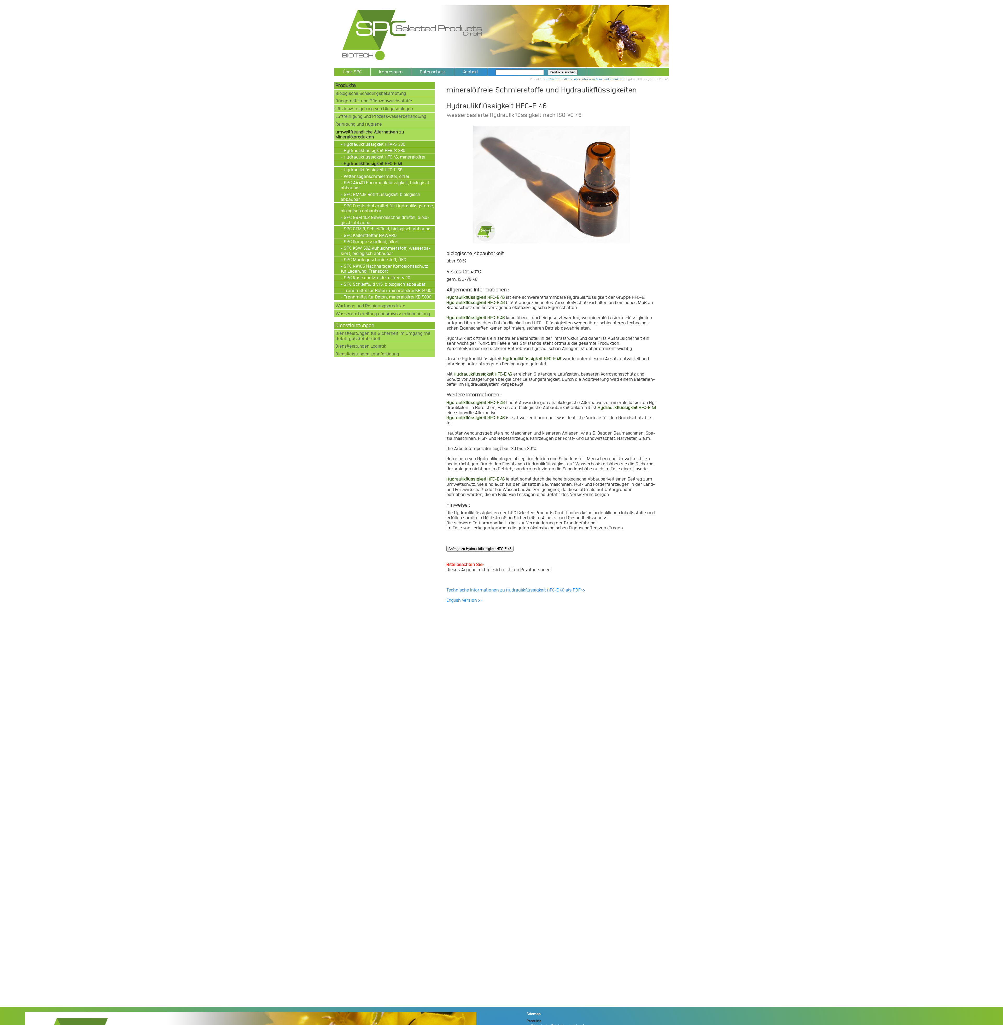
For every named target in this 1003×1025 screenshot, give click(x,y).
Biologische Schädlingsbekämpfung (370, 93)
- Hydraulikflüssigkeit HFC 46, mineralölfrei (383, 157)
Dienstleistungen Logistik (360, 346)
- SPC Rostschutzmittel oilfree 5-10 (376, 277)
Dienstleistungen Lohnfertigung (367, 354)
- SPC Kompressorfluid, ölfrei (370, 241)
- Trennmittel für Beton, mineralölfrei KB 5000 (387, 297)
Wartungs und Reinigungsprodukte (370, 306)
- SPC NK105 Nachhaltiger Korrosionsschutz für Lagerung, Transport (384, 268)
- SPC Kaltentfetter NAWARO (369, 235)
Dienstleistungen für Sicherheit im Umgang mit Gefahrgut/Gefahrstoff (382, 335)
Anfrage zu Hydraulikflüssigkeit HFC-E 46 (479, 549)
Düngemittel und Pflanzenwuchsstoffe (373, 101)
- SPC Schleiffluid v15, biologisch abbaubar (384, 284)
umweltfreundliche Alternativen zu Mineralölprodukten (584, 79)
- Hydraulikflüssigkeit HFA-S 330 (373, 144)
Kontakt (471, 71)
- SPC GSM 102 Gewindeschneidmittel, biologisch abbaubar (385, 219)
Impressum (391, 71)
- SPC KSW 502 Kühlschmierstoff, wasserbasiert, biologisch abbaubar (386, 250)
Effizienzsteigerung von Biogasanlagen (374, 109)
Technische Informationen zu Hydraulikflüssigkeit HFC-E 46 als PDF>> (515, 590)
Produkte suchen (562, 72)
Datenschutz (433, 71)
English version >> (464, 600)
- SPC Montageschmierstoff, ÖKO (374, 259)
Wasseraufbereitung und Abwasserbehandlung (382, 314)
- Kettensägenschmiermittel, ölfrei (375, 176)
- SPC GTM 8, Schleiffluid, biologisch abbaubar (387, 229)
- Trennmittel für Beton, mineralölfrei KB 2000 (387, 290)
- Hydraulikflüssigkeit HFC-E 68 (372, 170)
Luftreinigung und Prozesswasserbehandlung (380, 116)
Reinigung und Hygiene (358, 124)
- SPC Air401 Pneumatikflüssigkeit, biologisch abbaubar (385, 185)
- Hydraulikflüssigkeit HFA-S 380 (373, 150)
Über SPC (352, 71)
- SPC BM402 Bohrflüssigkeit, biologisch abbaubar (380, 196)
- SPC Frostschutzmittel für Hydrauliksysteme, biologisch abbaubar (387, 208)
